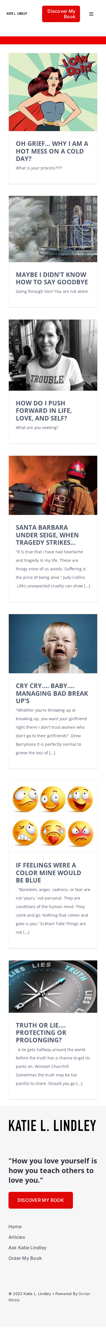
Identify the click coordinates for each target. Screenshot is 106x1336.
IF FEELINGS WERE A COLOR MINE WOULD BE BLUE (48, 873)
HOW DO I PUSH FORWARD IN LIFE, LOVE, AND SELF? (44, 410)
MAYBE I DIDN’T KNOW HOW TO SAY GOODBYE (52, 278)
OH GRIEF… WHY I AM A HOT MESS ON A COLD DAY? (52, 151)
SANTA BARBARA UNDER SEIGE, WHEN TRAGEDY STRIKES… (47, 535)
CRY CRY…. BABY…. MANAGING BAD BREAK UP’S (52, 693)
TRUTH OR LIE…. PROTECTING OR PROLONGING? (41, 1033)
